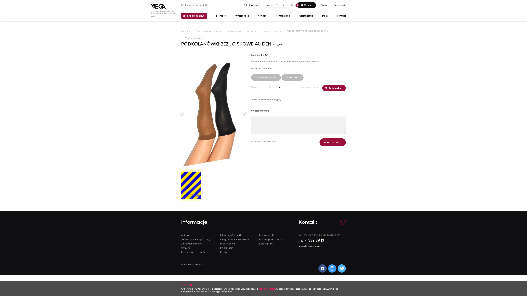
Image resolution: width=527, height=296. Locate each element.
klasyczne (252, 31)
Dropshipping (227, 244)
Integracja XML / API (231, 235)
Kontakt (224, 252)
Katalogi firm (266, 244)
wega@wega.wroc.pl (309, 246)
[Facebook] (322, 268)
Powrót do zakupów (265, 141)
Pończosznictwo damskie (209, 31)
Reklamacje (226, 248)
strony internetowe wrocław (192, 265)
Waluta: (273, 5)
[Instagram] (332, 268)
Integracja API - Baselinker (234, 239)
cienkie (266, 31)
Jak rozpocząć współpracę (195, 239)
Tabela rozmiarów (266, 77)
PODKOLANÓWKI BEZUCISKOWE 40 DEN (307, 31)
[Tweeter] (342, 268)
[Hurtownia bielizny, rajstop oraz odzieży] (164, 6)
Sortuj (254, 87)
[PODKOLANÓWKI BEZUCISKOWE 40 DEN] (212, 111)
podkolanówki (234, 31)
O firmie (185, 235)
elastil (278, 31)
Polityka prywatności (270, 239)
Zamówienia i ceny (191, 244)
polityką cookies (267, 289)
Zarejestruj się (340, 5)
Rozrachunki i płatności (193, 252)
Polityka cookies (267, 235)
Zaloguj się (325, 5)
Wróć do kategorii (194, 38)
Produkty (185, 31)
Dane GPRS (292, 77)
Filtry (271, 87)
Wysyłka (185, 248)
